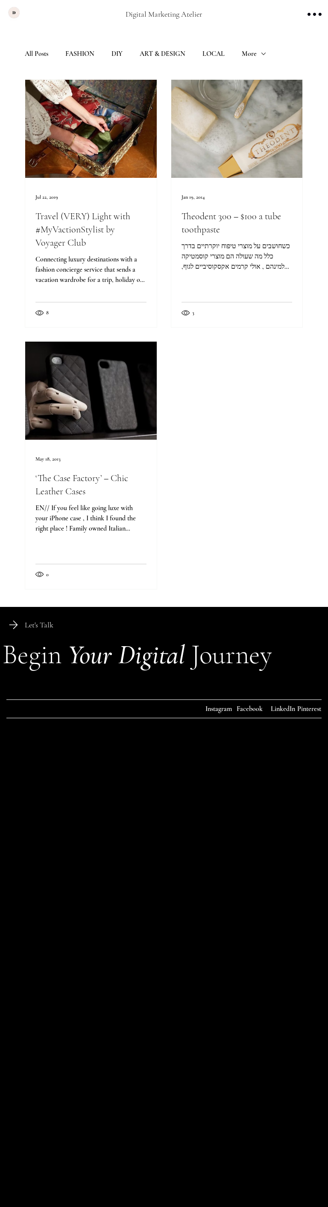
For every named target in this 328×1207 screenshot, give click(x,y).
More (249, 53)
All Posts (36, 53)
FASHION (79, 53)
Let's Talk (39, 625)
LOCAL (213, 53)
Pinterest (309, 709)
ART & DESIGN (162, 53)
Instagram (218, 709)
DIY (117, 53)
